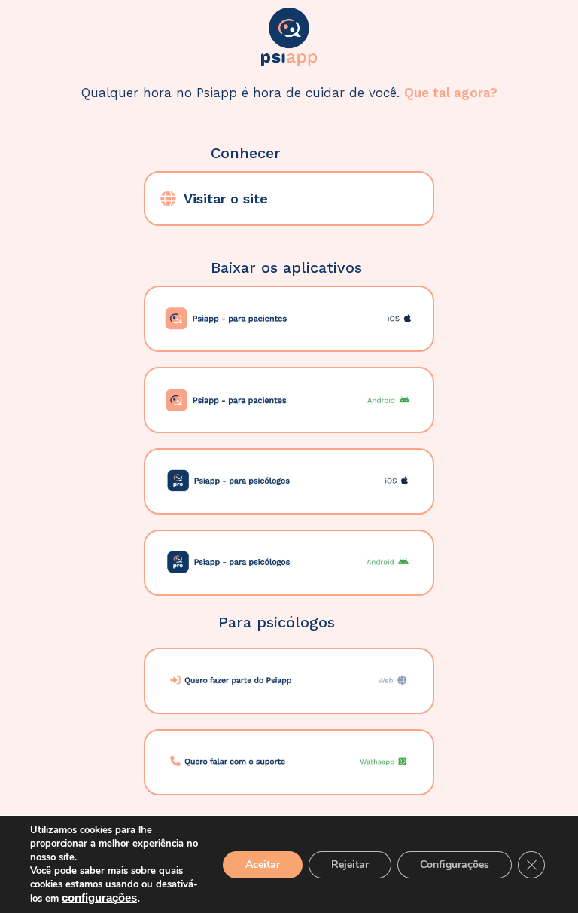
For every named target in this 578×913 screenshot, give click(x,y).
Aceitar (262, 864)
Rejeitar (350, 864)
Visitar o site (226, 198)
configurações (99, 898)
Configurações (454, 864)
